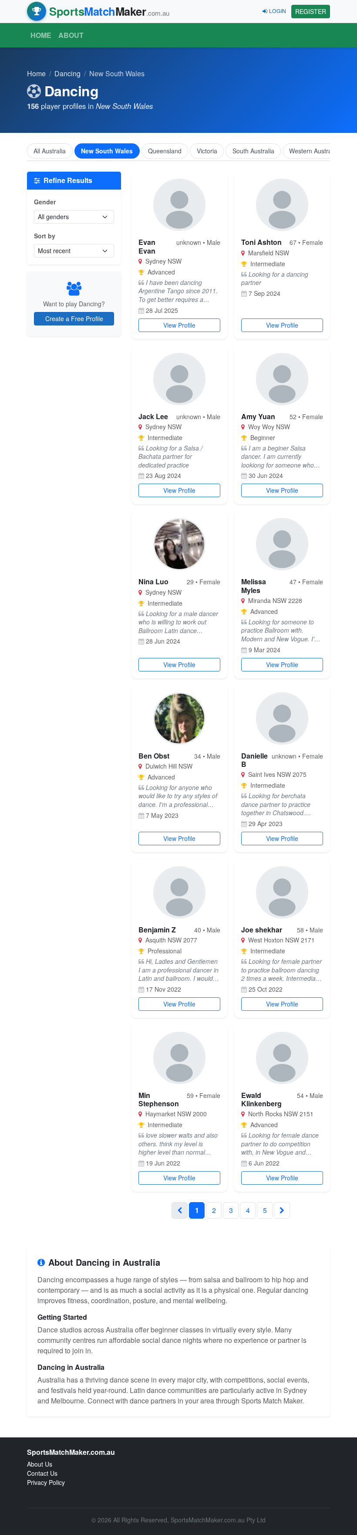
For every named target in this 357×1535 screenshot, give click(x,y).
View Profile (179, 325)
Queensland (165, 150)
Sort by (44, 235)
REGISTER (310, 11)
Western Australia (313, 150)
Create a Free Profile (74, 318)
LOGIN (277, 10)
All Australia (50, 150)
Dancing (67, 73)
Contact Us (42, 1473)
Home (40, 35)
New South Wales (107, 150)
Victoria (207, 150)
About (71, 35)
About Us (39, 1464)
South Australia (253, 150)
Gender (45, 201)
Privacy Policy (46, 1482)
